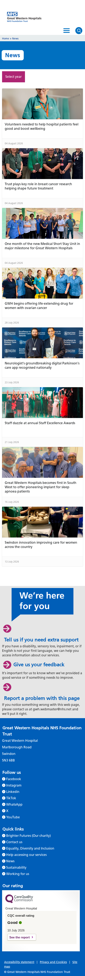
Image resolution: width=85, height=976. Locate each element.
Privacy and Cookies (53, 962)
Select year (13, 77)
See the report (19, 937)
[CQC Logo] (19, 902)
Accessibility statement (19, 962)
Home (5, 38)
